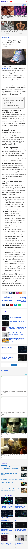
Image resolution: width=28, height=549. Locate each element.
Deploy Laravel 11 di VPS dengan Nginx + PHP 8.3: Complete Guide (7, 357)
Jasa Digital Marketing (11, 547)
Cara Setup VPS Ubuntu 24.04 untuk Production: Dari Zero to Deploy (6, 543)
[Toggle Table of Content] (21, 99)
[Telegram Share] (15, 305)
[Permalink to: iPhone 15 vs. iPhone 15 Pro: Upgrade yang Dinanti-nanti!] (5, 334)
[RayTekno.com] (6, 1)
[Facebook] (10, 293)
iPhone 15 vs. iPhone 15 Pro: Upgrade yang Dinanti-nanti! (20, 543)
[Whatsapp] (19, 305)
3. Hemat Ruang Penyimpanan (12, 105)
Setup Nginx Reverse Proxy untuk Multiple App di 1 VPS (21, 519)
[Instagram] (17, 293)
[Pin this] (11, 305)
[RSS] (20, 293)
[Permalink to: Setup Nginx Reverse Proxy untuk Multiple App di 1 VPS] (21, 513)
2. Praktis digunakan (10, 103)
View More (14, 365)
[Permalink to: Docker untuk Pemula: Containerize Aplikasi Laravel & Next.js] (5, 317)
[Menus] (26, 1)
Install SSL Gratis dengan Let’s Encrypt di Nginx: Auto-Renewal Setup (20, 506)
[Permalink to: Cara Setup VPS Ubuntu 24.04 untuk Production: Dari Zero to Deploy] (5, 329)
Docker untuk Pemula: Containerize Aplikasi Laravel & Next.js (8, 349)
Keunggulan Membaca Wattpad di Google (13, 100)
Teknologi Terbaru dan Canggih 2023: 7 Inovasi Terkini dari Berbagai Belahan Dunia (16, 340)
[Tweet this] (7, 305)
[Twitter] (14, 293)
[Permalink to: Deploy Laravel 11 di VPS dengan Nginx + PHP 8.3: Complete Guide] (5, 323)
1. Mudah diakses (9, 102)
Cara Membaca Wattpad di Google (12, 107)
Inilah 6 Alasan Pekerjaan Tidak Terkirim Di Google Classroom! (21, 298)
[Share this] (3, 305)
